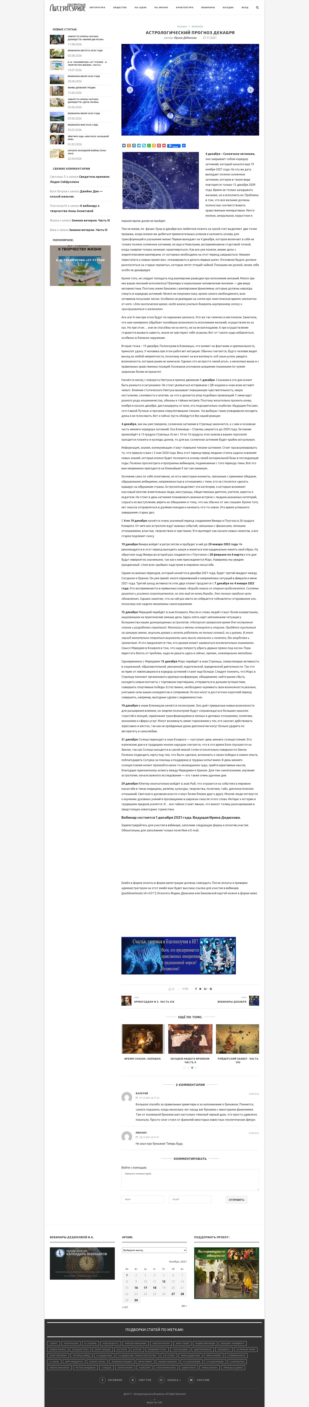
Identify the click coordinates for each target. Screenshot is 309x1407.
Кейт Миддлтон (74, 1362)
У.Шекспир (144, 1368)
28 (182, 1294)
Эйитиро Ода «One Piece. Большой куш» (88, 138)
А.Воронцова (71, 1343)
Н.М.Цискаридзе (191, 1362)
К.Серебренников (236, 1355)
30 (136, 1300)
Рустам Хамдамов (85, 1368)
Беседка (228, 7)
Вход (245, 7)
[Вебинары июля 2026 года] (57, 79)
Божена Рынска (58, 1349)
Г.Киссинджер (180, 1349)
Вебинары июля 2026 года (84, 76)
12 (163, 1281)
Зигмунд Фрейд (81, 1355)
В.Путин (137, 1349)
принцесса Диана (233, 1368)
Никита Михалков (59, 1368)
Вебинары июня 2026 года (84, 113)
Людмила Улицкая (121, 1362)
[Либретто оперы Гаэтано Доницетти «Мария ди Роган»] (57, 39)
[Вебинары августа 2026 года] (57, 53)
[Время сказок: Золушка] (143, 1039)
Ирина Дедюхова (185, 37)
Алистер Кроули (161, 1343)
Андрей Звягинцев (205, 1343)
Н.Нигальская (237, 1362)
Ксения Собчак (97, 1362)
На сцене (141, 7)
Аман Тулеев (182, 1343)
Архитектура (184, 7)
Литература (97, 7)
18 (154, 1287)
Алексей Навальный (135, 1343)
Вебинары (208, 7)
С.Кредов (106, 1368)
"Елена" (54, 1343)
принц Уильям (209, 1368)
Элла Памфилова (166, 1368)
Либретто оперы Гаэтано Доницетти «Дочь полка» (83, 100)
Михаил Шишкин (167, 1362)
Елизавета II (224, 1349)
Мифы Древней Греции (81, 87)
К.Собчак (54, 1362)
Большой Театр (80, 1349)
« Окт (125, 1307)
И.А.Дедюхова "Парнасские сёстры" (137, 1355)
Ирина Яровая (213, 1355)
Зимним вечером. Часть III (91, 220)
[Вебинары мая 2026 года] (57, 128)
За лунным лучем (245, 1349)
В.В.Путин (122, 1349)
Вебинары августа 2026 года (85, 50)
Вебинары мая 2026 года (83, 124)
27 (173, 1294)
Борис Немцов (103, 1349)
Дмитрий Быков (202, 1349)
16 (136, 1287)
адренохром (189, 1368)
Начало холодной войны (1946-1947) (87, 152)
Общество (120, 7)
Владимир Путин (157, 1349)
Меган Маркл (145, 1362)
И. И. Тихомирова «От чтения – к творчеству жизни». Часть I (87, 63)
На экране (161, 7)
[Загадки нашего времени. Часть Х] (190, 1039)
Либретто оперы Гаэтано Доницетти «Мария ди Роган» (86, 38)
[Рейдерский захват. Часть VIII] (238, 1039)
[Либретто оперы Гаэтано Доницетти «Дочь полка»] (57, 102)
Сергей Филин (125, 1368)
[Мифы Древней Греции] (57, 91)
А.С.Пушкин (90, 1343)
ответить (254, 1094)
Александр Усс (111, 1343)
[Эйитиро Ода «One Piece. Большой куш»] (57, 139)
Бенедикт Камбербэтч (232, 1343)
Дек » (184, 1306)
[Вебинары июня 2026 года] (57, 116)
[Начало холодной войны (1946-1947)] (57, 153)
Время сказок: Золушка (142, 1058)
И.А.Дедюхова (104, 1355)
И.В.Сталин (169, 1355)
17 (145, 1287)
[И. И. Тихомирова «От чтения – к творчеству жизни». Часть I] (57, 65)
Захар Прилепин (58, 1355)
